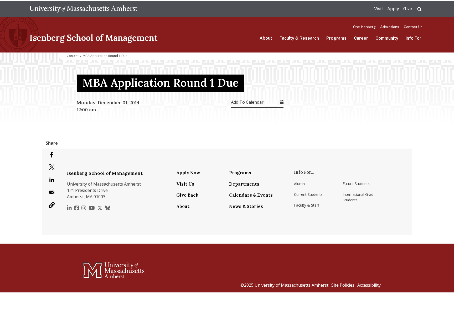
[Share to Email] (52, 192)
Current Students (308, 194)
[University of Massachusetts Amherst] (93, 268)
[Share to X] (52, 167)
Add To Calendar (247, 102)
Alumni (300, 183)
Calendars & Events (251, 195)
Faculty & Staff (306, 205)
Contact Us (413, 27)
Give (407, 8)
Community (386, 38)
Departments (244, 184)
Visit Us (185, 184)
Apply (393, 8)
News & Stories (246, 206)
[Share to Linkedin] (52, 180)
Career (361, 38)
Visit (378, 8)
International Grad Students (358, 197)
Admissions (389, 27)
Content (73, 56)
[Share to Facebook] (52, 154)
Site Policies (342, 285)
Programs (336, 38)
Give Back (187, 195)
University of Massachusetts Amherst (291, 285)
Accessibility (369, 285)
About (266, 38)
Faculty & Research (299, 38)
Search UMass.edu (419, 9)
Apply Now (188, 173)
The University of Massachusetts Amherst (83, 9)
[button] (52, 205)
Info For (413, 38)
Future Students (356, 183)
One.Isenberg (364, 27)
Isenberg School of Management (93, 37)
